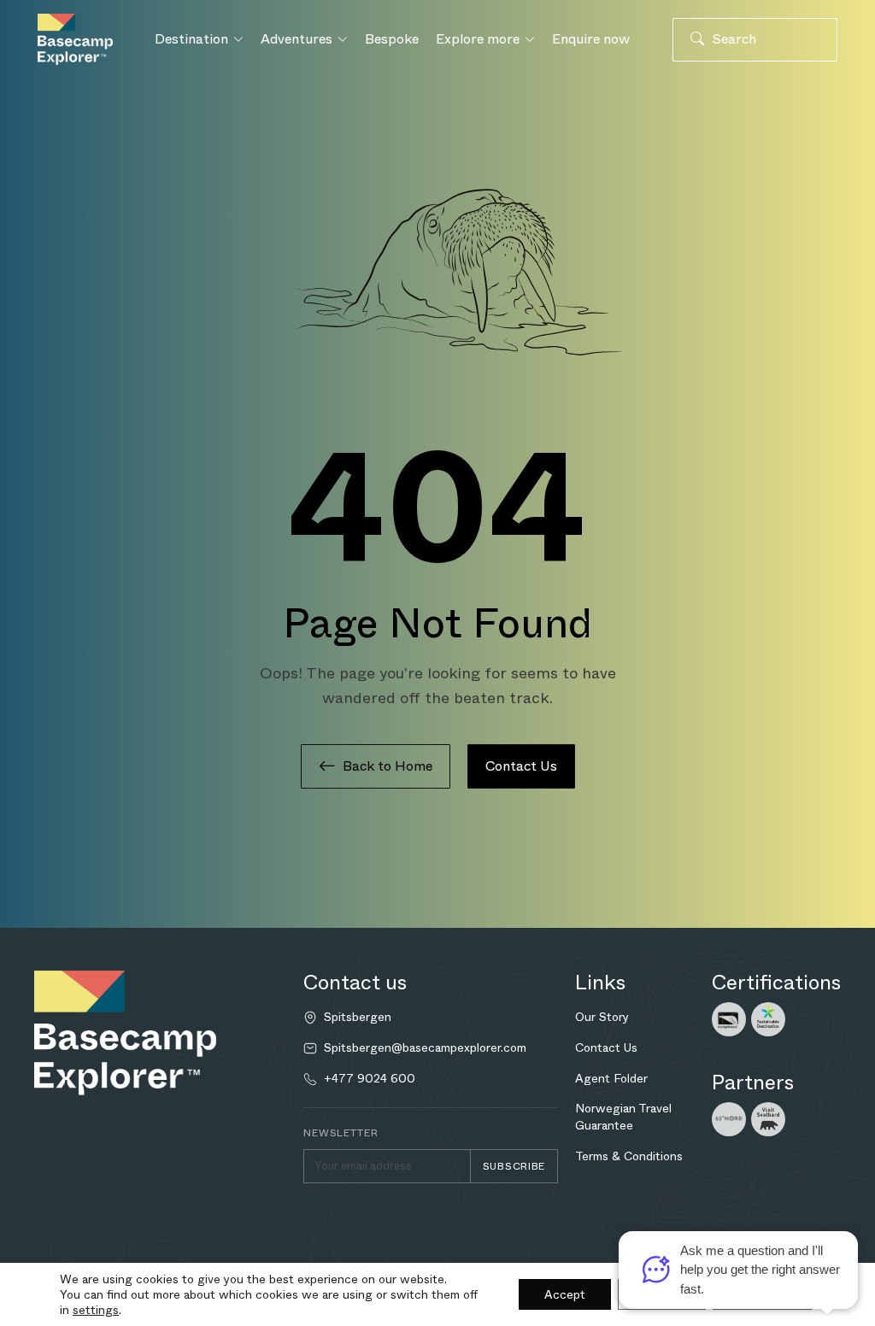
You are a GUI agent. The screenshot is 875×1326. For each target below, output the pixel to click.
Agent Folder (611, 1078)
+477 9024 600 (369, 1079)
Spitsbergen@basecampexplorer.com (425, 1048)
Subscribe (514, 1166)
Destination (191, 39)
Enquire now (591, 39)
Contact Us (521, 766)
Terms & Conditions (629, 1156)
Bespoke (392, 39)
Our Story (602, 1016)
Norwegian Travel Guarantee (623, 1117)
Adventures (296, 39)
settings (96, 1309)
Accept (564, 1294)
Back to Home (387, 766)
